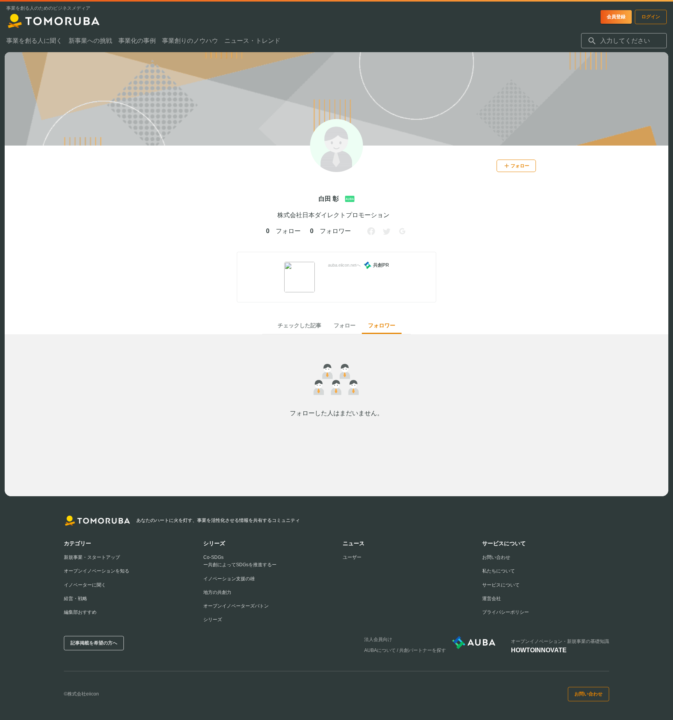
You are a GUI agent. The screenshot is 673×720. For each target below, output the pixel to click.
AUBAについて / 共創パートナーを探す (405, 650)
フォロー (345, 325)
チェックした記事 (299, 325)
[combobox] (624, 41)
